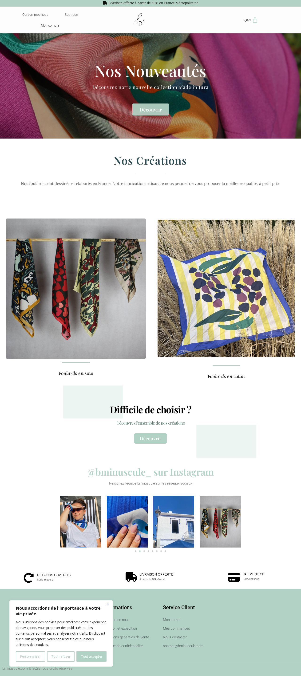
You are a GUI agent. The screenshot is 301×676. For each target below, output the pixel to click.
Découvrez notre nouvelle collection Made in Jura (150, 87)
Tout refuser (60, 656)
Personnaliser (30, 656)
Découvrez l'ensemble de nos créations (150, 423)
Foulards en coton (226, 376)
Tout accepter (91, 656)
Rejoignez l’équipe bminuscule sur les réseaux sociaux (150, 483)
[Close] (108, 604)
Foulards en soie (76, 373)
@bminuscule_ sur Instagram (150, 471)
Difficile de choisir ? (150, 409)
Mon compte (50, 25)
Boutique (71, 14)
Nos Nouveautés (150, 70)
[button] (135, 551)
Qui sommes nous (35, 14)
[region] (61, 633)
